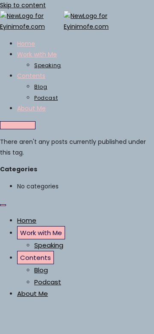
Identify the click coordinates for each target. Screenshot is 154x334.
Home (26, 220)
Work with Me (41, 232)
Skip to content (23, 5)
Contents (35, 257)
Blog (41, 269)
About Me (32, 293)
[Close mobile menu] (3, 205)
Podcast (47, 281)
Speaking (48, 245)
